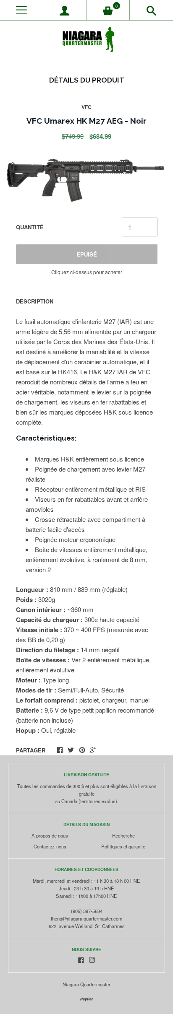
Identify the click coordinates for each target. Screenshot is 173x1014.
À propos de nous (49, 835)
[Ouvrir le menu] (21, 10)
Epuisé (86, 254)
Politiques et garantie (123, 846)
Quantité (30, 227)
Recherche (123, 835)
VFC (86, 107)
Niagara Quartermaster (86, 984)
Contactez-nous (50, 846)
